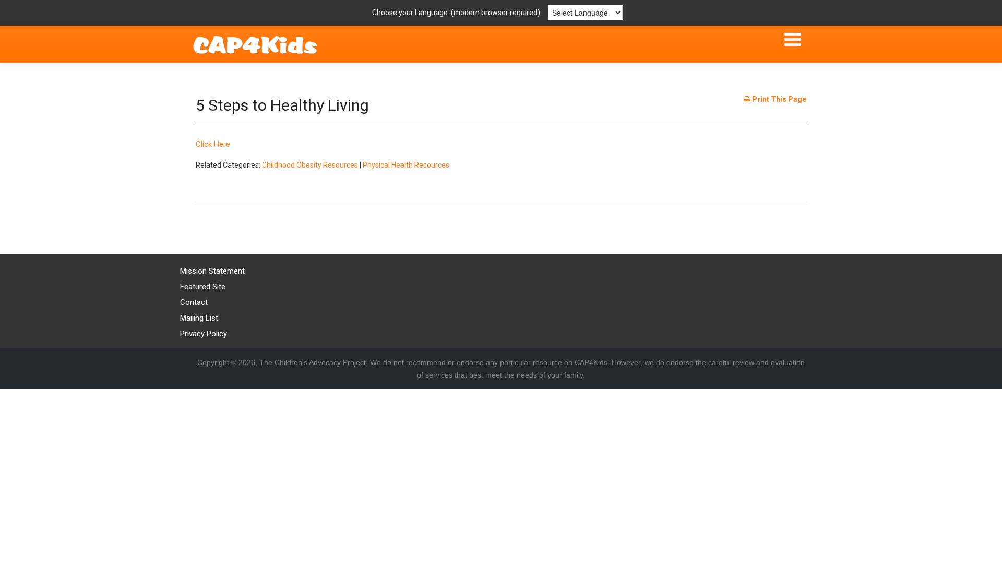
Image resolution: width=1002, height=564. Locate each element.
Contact (194, 302)
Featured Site (202, 286)
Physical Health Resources (406, 165)
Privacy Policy (203, 333)
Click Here (213, 144)
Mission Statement (212, 271)
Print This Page (778, 99)
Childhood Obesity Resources (310, 165)
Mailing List (199, 318)
